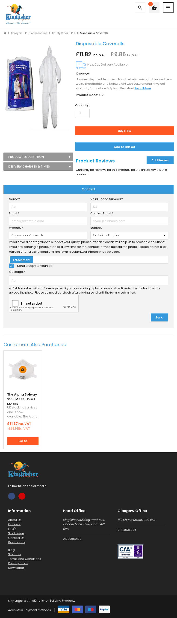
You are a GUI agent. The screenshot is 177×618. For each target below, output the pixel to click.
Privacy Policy (18, 563)
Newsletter (16, 568)
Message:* (17, 272)
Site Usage (16, 533)
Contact (88, 189)
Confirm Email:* (101, 213)
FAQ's (12, 529)
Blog (11, 550)
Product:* (16, 227)
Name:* (14, 199)
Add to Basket (124, 147)
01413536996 (127, 530)
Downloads (16, 542)
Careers (14, 524)
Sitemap (14, 554)
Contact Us (16, 538)
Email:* (14, 213)
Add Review (160, 160)
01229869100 (72, 539)
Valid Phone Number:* (106, 199)
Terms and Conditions (24, 559)
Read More (143, 88)
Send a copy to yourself (34, 266)
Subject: (96, 227)
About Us (14, 520)
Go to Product (23, 442)
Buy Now (124, 131)
